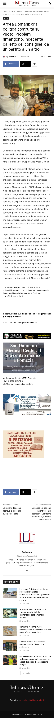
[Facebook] (27, 570)
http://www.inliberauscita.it (27, 556)
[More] (34, 64)
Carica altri (26, 673)
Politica (12, 12)
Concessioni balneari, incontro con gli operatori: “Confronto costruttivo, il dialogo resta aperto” (41, 514)
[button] (4, 4)
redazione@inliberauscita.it (32, 700)
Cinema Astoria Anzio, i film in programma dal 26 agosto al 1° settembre (33, 644)
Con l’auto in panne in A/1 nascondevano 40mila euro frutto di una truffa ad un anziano (35, 629)
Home (5, 12)
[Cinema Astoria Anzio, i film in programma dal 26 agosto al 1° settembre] (10, 645)
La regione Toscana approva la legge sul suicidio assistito (12, 511)
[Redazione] (4, 56)
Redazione (13, 57)
